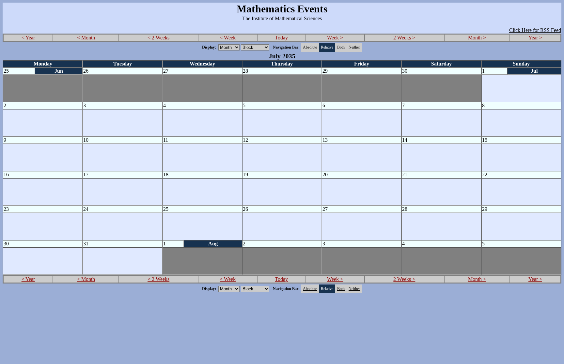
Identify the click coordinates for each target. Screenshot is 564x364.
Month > (477, 37)
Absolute (310, 47)
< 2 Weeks (158, 37)
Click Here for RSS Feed (535, 30)
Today (281, 37)
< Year (28, 37)
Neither (354, 47)
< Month (86, 37)
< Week (228, 37)
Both (341, 47)
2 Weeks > (404, 37)
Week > (335, 37)
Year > (535, 37)
